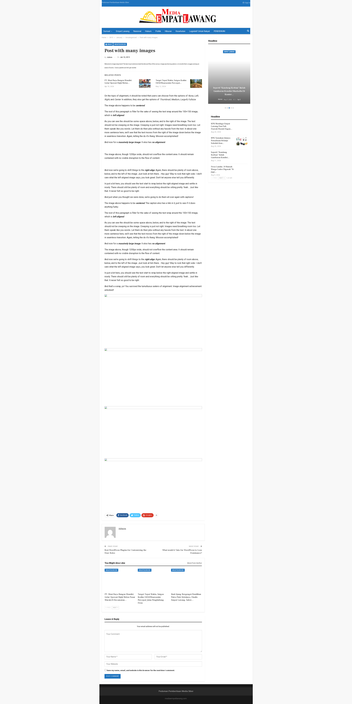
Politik (158, 31)
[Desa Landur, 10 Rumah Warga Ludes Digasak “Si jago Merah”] (242, 170)
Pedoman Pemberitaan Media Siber (115, 2)
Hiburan (168, 31)
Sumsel (106, 31)
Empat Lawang (122, 31)
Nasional (137, 31)
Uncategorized (120, 44)
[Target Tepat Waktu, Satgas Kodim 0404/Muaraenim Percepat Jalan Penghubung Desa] (196, 83)
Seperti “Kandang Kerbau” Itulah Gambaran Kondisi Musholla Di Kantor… (229, 91)
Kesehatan (180, 31)
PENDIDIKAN (219, 31)
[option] (229, 75)
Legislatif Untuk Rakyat (199, 31)
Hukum (148, 31)
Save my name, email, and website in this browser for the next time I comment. (141, 670)
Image (109, 44)
